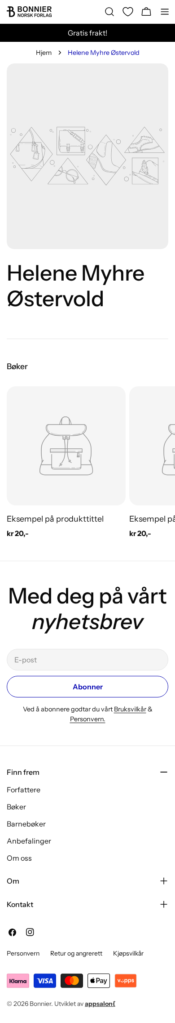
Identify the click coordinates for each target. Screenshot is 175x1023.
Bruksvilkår (130, 709)
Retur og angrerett (76, 953)
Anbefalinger (29, 840)
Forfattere (23, 789)
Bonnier (40, 1004)
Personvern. (87, 719)
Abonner (88, 686)
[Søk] (109, 12)
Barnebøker (26, 823)
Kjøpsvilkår (128, 953)
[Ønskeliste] (128, 12)
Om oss (19, 857)
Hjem (44, 53)
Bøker (16, 806)
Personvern (23, 953)
